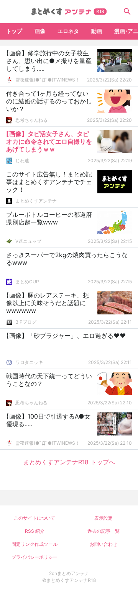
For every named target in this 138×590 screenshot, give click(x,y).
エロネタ (68, 31)
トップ (14, 31)
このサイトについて (34, 518)
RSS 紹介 (34, 531)
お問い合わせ (103, 544)
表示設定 (103, 518)
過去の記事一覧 (103, 531)
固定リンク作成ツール (35, 544)
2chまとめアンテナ (69, 573)
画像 (39, 31)
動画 (96, 31)
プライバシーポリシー (35, 557)
